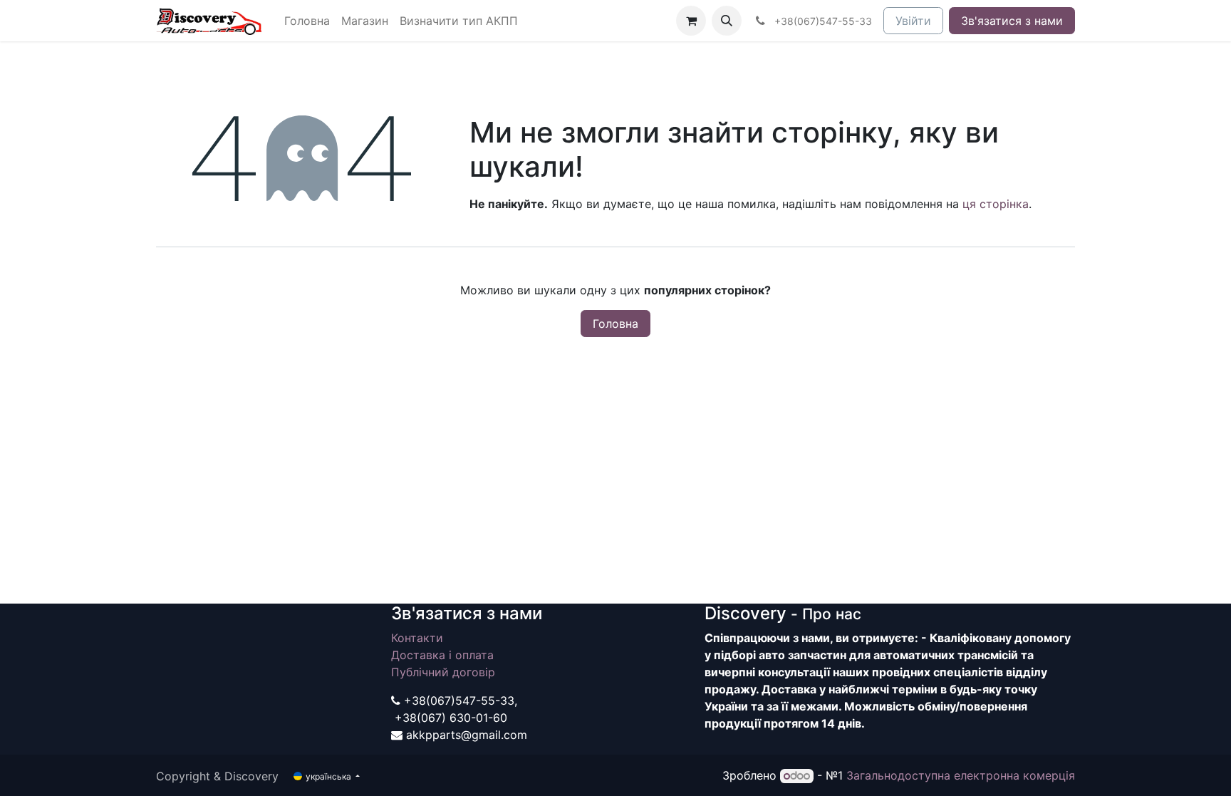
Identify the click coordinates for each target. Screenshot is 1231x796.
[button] (727, 21)
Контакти (417, 638)
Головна (615, 323)
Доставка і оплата (442, 655)
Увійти (913, 21)
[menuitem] (307, 20)
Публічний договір (443, 672)
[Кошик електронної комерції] (691, 21)
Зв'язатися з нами (1012, 21)
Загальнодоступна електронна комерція (960, 775)
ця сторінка (995, 204)
